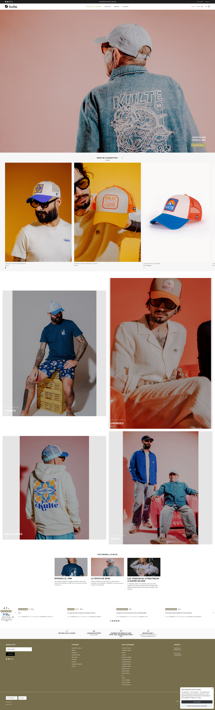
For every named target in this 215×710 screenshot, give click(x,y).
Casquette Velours (126, 666)
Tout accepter (197, 702)
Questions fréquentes (77, 664)
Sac (123, 675)
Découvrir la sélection (198, 145)
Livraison (74, 661)
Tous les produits (126, 682)
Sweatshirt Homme (126, 650)
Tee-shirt (124, 655)
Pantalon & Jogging (126, 657)
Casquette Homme (126, 659)
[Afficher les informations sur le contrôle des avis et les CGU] (13, 617)
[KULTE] (11, 6)
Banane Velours (126, 673)
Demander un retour (76, 648)
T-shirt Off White (126, 680)
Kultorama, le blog (107, 554)
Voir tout (107, 160)
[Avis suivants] (213, 613)
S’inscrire (10, 654)
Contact (74, 666)
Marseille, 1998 (63, 578)
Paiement (74, 659)
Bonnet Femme (125, 671)
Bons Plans (108, 6)
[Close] (212, 688)
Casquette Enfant (126, 664)
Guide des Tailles (76, 655)
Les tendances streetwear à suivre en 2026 (143, 579)
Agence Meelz (8, 704)
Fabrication (74, 652)
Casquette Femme (126, 661)
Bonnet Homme (125, 668)
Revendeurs (75, 657)
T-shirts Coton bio (126, 684)
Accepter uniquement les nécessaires (197, 706)
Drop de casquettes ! (107, 158)
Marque (73, 650)
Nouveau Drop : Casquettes (94, 6)
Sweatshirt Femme (126, 648)
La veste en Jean (100, 578)
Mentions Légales (179, 701)
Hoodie (123, 652)
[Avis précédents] (16, 613)
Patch (123, 677)
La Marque (125, 6)
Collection (116, 6)
